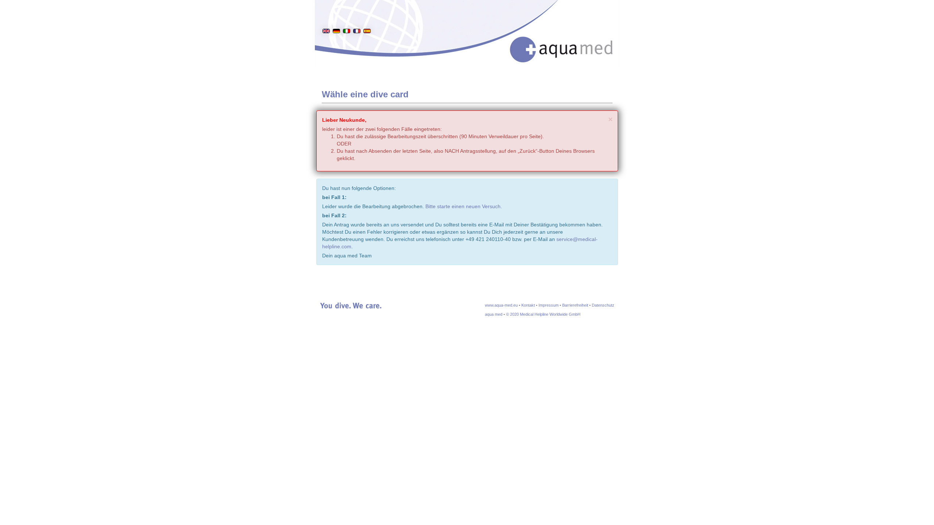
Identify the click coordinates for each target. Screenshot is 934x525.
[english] (326, 20)
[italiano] (346, 20)
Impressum (549, 305)
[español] (367, 20)
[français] (356, 20)
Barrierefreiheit (575, 305)
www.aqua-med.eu (501, 305)
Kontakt (528, 305)
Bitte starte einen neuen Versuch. (463, 206)
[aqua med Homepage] (569, 40)
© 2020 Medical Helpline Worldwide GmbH (543, 314)
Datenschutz (603, 305)
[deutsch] (336, 20)
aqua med (493, 314)
